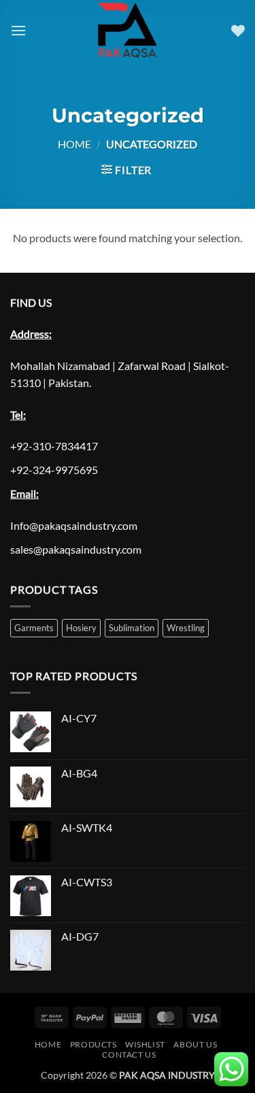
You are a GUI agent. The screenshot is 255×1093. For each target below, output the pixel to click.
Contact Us (129, 1054)
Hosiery (81, 627)
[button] (18, 30)
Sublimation (131, 627)
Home (74, 143)
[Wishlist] (238, 31)
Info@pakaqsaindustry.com (73, 525)
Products (93, 1044)
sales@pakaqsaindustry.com (75, 549)
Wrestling (186, 627)
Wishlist (145, 1044)
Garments (34, 627)
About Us (195, 1044)
